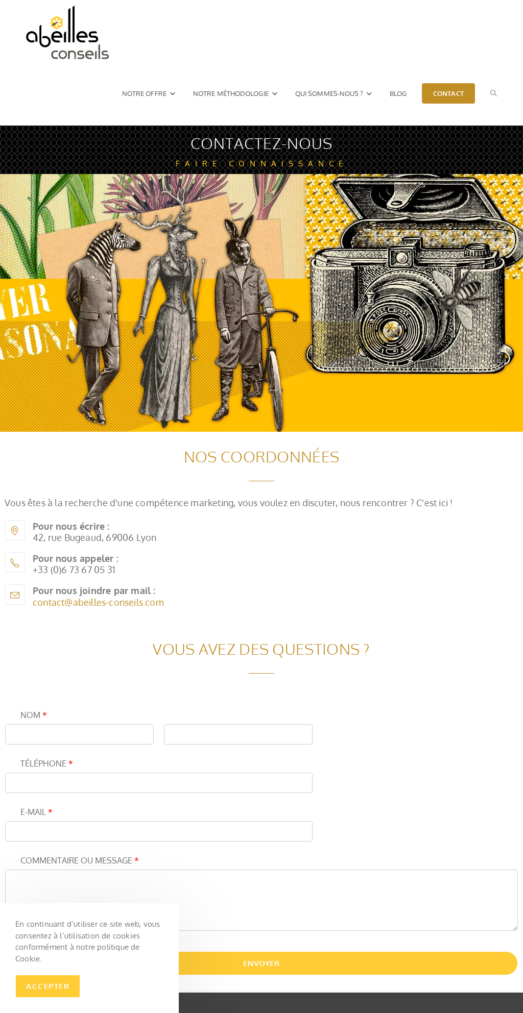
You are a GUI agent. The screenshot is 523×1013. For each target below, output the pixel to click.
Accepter (47, 986)
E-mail (36, 812)
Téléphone (46, 763)
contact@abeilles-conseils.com (98, 602)
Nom (33, 715)
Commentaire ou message (79, 860)
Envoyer (261, 963)
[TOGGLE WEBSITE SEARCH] (494, 93)
